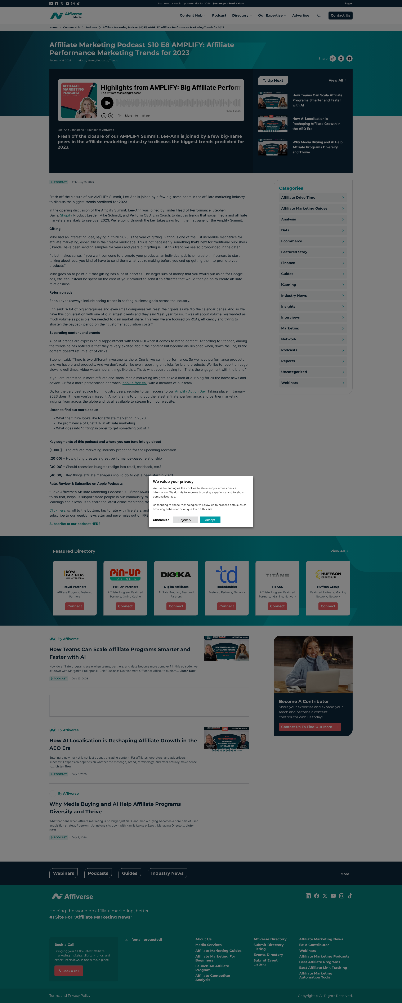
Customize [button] (161, 520)
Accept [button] (210, 520)
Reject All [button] (185, 520)
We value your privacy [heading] (173, 481)
